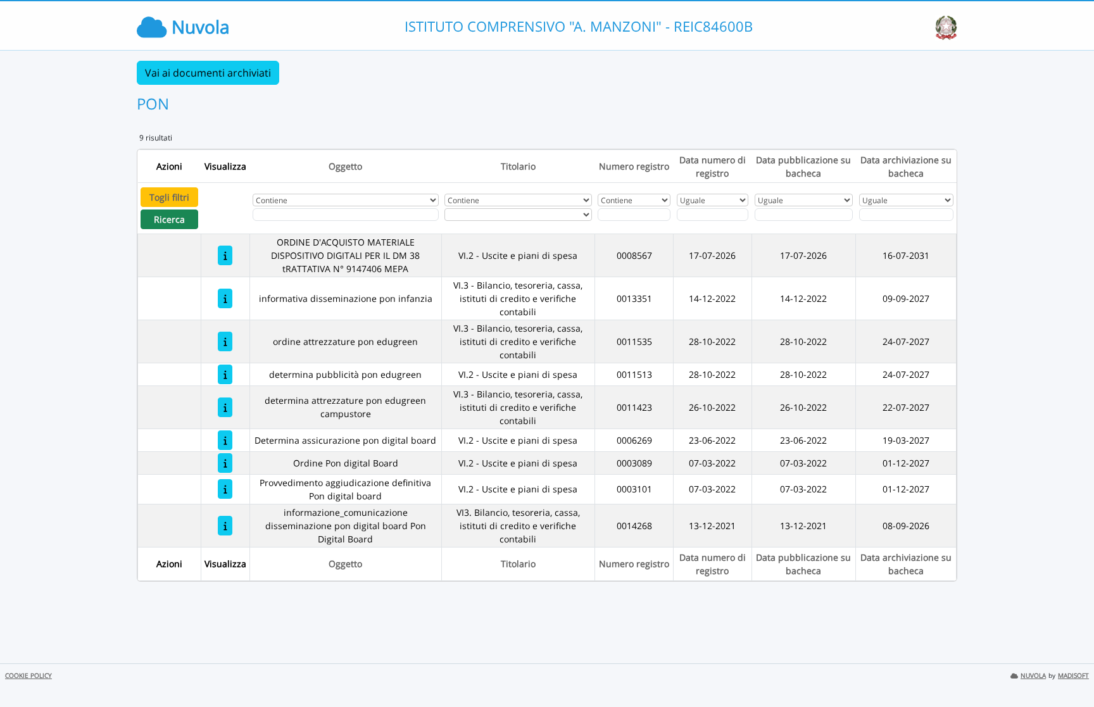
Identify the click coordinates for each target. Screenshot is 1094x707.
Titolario (518, 166)
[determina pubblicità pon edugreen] (225, 374)
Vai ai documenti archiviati (208, 73)
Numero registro (634, 166)
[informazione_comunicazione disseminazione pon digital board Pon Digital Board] (225, 525)
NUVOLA (1033, 676)
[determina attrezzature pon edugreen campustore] (225, 407)
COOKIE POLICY (28, 676)
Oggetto (345, 166)
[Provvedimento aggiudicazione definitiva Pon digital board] (225, 489)
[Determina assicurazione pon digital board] (225, 440)
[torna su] (1068, 668)
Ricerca (169, 219)
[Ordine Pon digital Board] (225, 463)
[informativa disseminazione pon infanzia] (225, 298)
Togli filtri (169, 197)
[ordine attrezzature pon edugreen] (225, 341)
